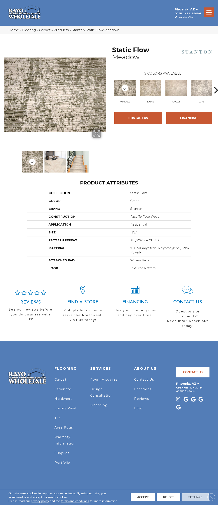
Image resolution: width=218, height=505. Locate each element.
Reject (168, 497)
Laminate (62, 389)
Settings (195, 497)
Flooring (29, 30)
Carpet (44, 30)
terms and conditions (75, 501)
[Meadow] (125, 88)
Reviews (141, 399)
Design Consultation (101, 392)
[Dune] (150, 88)
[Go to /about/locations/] (83, 306)
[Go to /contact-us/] (187, 308)
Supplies (61, 453)
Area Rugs (63, 427)
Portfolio (62, 463)
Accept (143, 497)
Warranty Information (65, 440)
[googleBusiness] (187, 400)
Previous (6, 160)
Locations (143, 389)
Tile (57, 418)
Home (14, 30)
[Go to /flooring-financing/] (135, 303)
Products (61, 30)
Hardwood (63, 399)
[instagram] (179, 400)
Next (104, 160)
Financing (189, 118)
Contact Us (138, 118)
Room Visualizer (104, 379)
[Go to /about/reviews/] (30, 307)
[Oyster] (176, 88)
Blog (138, 408)
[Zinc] (201, 88)
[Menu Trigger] (209, 12)
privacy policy (40, 501)
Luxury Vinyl (65, 408)
